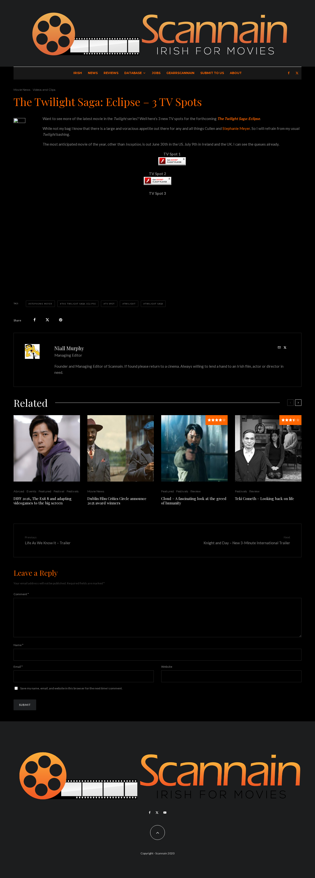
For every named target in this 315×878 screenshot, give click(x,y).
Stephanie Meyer (236, 128)
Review (195, 491)
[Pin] (60, 320)
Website (166, 666)
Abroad (19, 491)
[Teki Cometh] (268, 448)
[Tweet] (47, 320)
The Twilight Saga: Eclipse (79, 304)
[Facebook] (289, 73)
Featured (45, 491)
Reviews (111, 73)
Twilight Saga (154, 304)
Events (31, 491)
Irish (77, 73)
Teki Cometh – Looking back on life (264, 498)
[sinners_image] (120, 448)
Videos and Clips (44, 89)
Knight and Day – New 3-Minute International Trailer (247, 540)
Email (18, 666)
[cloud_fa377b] (194, 448)
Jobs (156, 73)
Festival (59, 491)
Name (18, 645)
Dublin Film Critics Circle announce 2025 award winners (116, 500)
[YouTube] (165, 812)
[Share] (34, 320)
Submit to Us (212, 73)
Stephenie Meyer (41, 304)
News (93, 73)
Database (133, 73)
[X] (297, 73)
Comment (21, 594)
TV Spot (110, 304)
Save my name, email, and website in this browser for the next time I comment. (71, 688)
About (236, 73)
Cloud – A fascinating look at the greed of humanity (193, 500)
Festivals (73, 491)
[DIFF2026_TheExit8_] (47, 448)
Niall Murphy (69, 348)
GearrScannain (180, 73)
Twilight (130, 304)
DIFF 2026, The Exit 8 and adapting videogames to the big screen (43, 500)
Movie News (22, 89)
